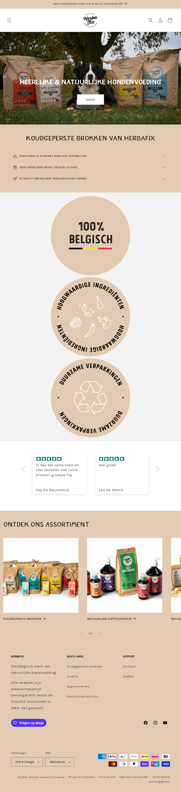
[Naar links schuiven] (81, 633)
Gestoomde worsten (82, 696)
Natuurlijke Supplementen (109, 619)
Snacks (73, 676)
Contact (129, 666)
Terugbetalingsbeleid (82, 777)
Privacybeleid (107, 777)
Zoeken (128, 676)
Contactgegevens (159, 781)
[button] (9, 20)
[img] (59, 459)
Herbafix (34, 777)
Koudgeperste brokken (84, 666)
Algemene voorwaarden (133, 777)
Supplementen (78, 686)
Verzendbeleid (161, 777)
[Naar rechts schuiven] (100, 633)
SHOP (90, 100)
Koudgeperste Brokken (22, 619)
